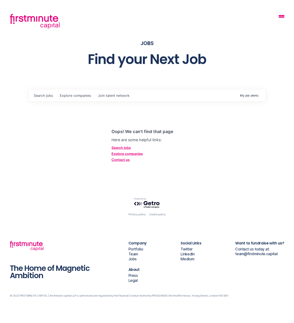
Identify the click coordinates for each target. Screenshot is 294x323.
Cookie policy (157, 214)
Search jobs (121, 148)
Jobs (132, 259)
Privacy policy (137, 214)
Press (133, 276)
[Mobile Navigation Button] (281, 16)
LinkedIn (188, 254)
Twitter (187, 249)
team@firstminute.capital (256, 254)
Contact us (120, 160)
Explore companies (127, 154)
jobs (43, 95)
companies (75, 95)
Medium (187, 259)
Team (133, 254)
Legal (133, 281)
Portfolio (135, 249)
